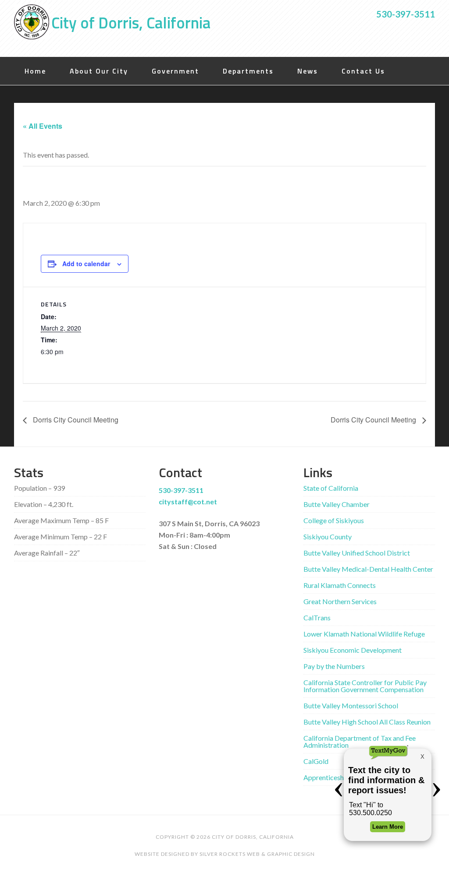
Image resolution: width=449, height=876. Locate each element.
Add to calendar (86, 263)
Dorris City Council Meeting (74, 420)
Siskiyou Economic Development (352, 650)
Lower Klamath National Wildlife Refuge (364, 634)
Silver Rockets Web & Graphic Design (257, 854)
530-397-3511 (405, 14)
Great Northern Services (340, 601)
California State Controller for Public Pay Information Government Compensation (365, 685)
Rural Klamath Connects (339, 585)
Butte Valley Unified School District (356, 553)
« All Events (42, 126)
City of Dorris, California (130, 23)
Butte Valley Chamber (336, 504)
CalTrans (317, 617)
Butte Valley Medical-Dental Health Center (368, 569)
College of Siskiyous (333, 520)
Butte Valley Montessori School (350, 705)
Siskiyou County (327, 536)
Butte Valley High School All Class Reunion (367, 722)
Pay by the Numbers (334, 666)
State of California (330, 488)
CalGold (315, 761)
